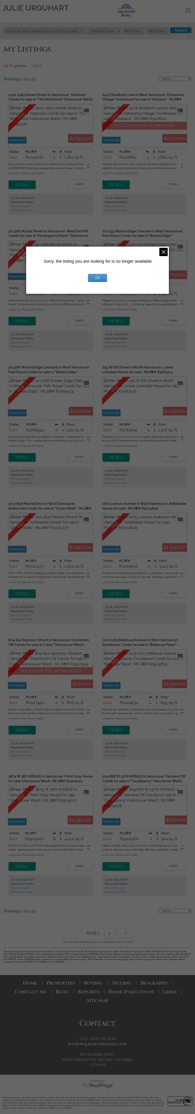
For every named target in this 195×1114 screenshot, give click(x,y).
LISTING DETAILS (22, 184)
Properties (60, 983)
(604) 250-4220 (21, 206)
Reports (88, 992)
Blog (62, 992)
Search (181, 30)
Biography (154, 983)
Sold (37, 66)
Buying (93, 983)
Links (169, 992)
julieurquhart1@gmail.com (97, 1044)
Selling (122, 983)
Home (30, 983)
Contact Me (31, 992)
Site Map (97, 1000)
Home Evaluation (131, 992)
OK (97, 278)
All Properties (15, 66)
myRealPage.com (98, 1085)
